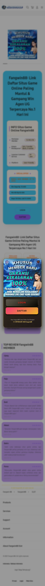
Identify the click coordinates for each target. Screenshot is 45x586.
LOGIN (22, 302)
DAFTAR (22, 311)
